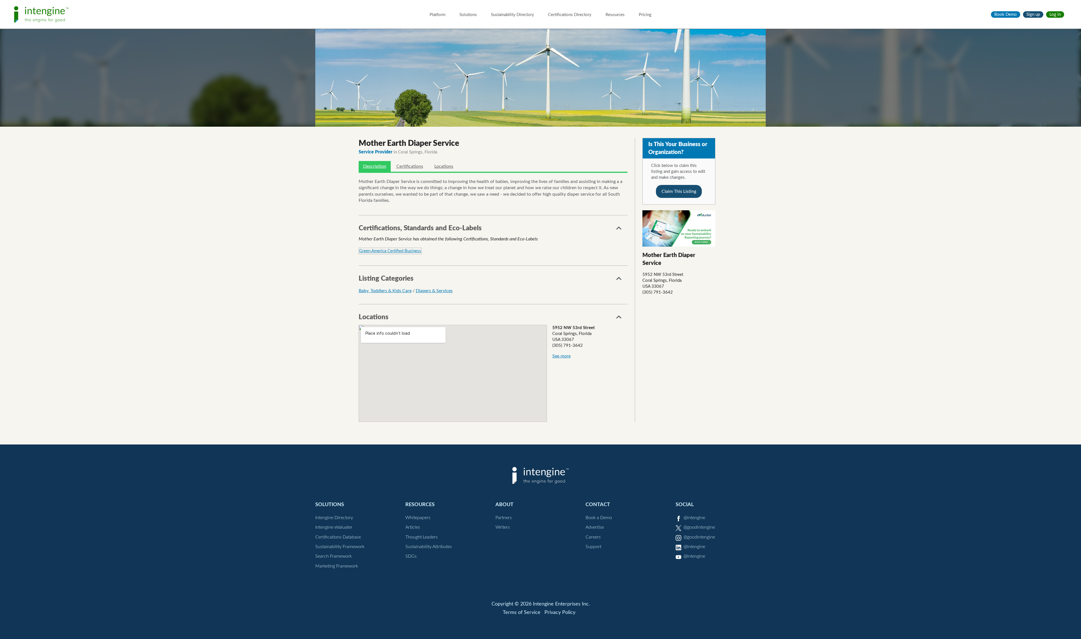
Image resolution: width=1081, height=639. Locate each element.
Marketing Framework (336, 566)
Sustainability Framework (340, 546)
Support (593, 546)
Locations (443, 166)
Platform (437, 15)
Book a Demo (599, 517)
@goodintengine (699, 527)
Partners (503, 517)
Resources (615, 15)
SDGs (411, 556)
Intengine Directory (334, 517)
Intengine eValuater (333, 527)
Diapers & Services (434, 291)
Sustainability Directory (512, 15)
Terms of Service (521, 612)
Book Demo (1005, 14)
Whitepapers (417, 517)
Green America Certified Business (390, 251)
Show (619, 230)
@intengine (694, 517)
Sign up (1033, 14)
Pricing (645, 15)
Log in (1055, 14)
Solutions (468, 15)
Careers (593, 537)
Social (685, 504)
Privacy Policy (559, 612)
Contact (598, 504)
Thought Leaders (421, 537)
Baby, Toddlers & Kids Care (385, 291)
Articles (412, 527)
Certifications (409, 166)
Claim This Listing (679, 191)
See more (561, 356)
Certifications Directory (569, 15)
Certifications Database (338, 537)
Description (374, 166)
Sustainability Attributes (428, 546)
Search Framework (333, 556)
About (504, 504)
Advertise (595, 527)
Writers (502, 527)
